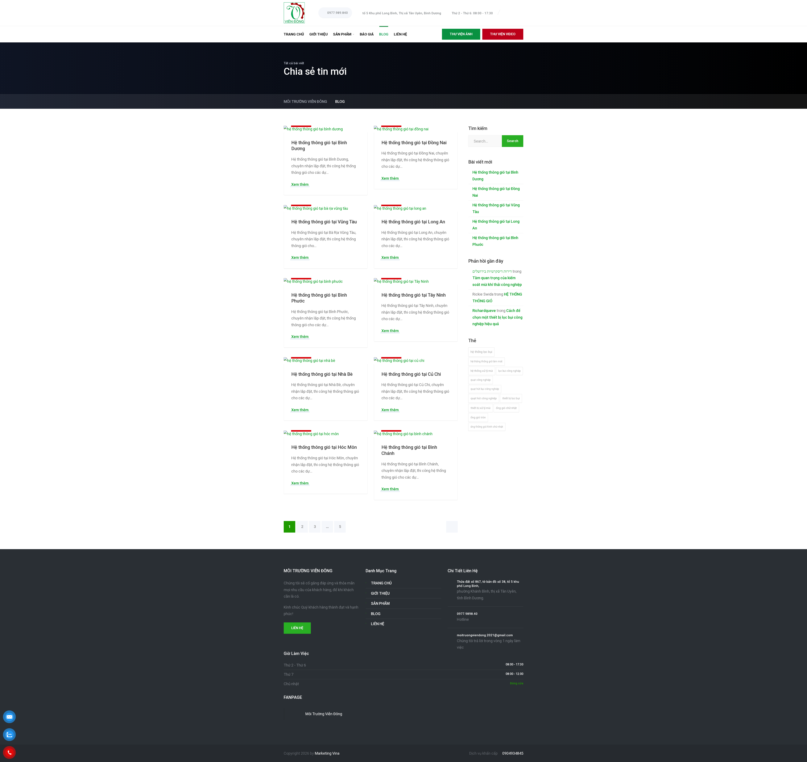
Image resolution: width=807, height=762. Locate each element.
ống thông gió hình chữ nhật (487, 426)
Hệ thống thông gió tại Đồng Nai (414, 142)
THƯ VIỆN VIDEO (503, 34)
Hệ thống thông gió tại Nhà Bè (322, 374)
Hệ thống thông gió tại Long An (413, 221)
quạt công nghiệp (481, 379)
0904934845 (512, 753)
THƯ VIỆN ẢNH (461, 34)
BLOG (383, 34)
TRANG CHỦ (294, 34)
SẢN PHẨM (342, 34)
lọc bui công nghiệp (509, 370)
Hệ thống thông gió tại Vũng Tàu (324, 221)
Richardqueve (484, 310)
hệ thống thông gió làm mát (486, 361)
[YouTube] (521, 13)
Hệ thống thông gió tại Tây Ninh (413, 295)
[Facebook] (506, 13)
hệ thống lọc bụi (481, 352)
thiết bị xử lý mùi (481, 408)
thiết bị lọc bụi (511, 398)
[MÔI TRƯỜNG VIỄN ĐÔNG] (294, 12)
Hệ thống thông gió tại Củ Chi (411, 374)
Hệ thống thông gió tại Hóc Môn (324, 447)
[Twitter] (511, 13)
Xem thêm (300, 184)
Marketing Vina (327, 753)
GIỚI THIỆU (318, 34)
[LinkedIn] (516, 13)
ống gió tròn (478, 417)
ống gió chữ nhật (506, 408)
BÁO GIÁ (367, 34)
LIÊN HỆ (400, 34)
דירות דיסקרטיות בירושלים (492, 271)
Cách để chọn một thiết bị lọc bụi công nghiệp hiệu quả (497, 317)
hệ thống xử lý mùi (482, 370)
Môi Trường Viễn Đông (323, 714)
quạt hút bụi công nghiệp (485, 389)
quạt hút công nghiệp (484, 398)
